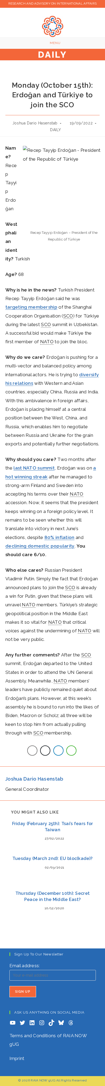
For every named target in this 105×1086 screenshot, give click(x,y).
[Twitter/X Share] (45, 750)
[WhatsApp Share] (71, 750)
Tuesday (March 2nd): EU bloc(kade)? (52, 858)
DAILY (55, 130)
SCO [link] (68, 316)
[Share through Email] (32, 750)
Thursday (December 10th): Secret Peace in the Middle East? (52, 896)
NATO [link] (47, 341)
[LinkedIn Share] (58, 750)
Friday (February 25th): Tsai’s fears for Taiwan (52, 826)
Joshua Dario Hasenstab (35, 123)
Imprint (16, 1058)
